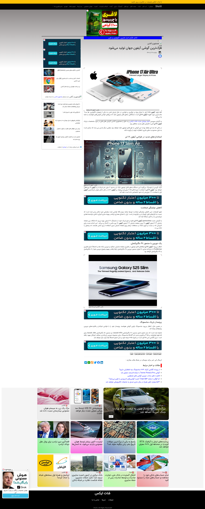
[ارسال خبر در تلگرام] (85, 362)
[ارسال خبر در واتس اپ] (88, 362)
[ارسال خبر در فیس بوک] (98, 362)
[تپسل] (87, 11)
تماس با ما (95, 500)
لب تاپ (144, 6)
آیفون (132, 354)
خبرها (104, 500)
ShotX (158, 6)
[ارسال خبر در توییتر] (95, 362)
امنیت (95, 6)
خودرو (66, 6)
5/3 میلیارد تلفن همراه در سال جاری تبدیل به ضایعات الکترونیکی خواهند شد (133, 382)
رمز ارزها (79, 6)
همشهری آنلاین (58, 97)
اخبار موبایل (146, 121)
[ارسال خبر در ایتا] (91, 362)
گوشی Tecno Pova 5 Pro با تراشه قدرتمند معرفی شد (140, 372)
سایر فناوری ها (58, 6)
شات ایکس (102, 493)
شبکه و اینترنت (103, 6)
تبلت (139, 6)
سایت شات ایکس (135, 121)
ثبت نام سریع (15, 495)
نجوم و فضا (72, 6)
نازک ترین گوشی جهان (140, 354)
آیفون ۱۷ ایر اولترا (157, 354)
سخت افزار (133, 6)
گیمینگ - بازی (118, 6)
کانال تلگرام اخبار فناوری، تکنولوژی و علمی (122, 38)
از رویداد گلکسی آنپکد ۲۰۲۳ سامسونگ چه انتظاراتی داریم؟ (139, 369)
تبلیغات (110, 500)
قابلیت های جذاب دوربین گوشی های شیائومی (143, 375)
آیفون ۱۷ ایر (149, 354)
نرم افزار (126, 6)
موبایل (151, 6)
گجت (110, 6)
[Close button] (28, 470)
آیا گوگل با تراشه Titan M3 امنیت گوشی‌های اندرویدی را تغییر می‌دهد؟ (134, 379)
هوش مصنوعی (88, 6)
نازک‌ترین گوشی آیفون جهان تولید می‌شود (135, 48)
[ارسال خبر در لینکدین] (101, 362)
